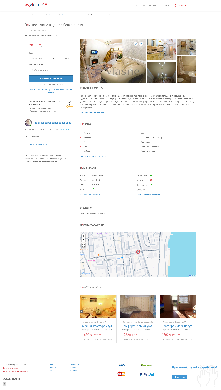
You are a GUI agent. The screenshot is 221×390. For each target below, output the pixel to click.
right (194, 311)
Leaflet (193, 276)
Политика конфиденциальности (15, 371)
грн (91, 335)
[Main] (36, 5)
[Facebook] (4, 384)
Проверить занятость (51, 78)
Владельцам (74, 364)
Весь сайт (153, 5)
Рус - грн (138, 5)
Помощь (72, 367)
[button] (138, 252)
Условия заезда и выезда (148, 194)
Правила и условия (10, 368)
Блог (51, 370)
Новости (52, 367)
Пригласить (179, 377)
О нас (51, 364)
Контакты (73, 370)
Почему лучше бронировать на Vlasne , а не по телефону (51, 91)
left (81, 311)
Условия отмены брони (90, 194)
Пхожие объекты (90, 287)
